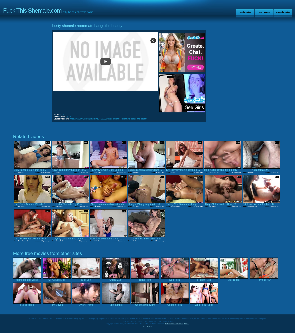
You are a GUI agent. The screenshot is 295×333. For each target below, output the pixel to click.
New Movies (264, 12)
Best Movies (245, 12)
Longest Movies (283, 12)
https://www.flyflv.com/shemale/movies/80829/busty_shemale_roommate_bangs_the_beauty (108, 119)
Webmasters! (148, 326)
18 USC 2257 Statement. (174, 324)
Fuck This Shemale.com (32, 10)
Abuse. (186, 324)
